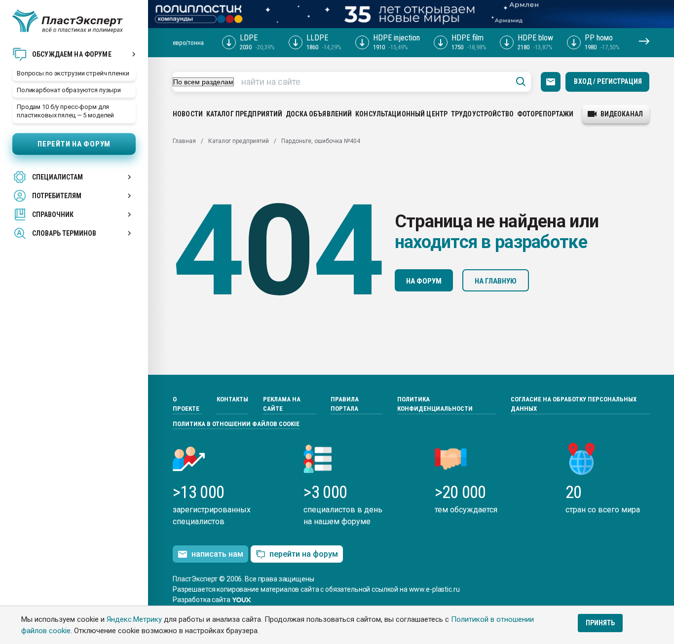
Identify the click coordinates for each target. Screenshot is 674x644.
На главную (496, 281)
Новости (188, 114)
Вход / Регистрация (608, 81)
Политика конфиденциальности (435, 404)
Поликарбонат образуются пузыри (69, 90)
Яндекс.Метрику (134, 619)
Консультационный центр (401, 114)
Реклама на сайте (281, 404)
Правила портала (345, 404)
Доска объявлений (319, 114)
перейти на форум (303, 554)
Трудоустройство (482, 114)
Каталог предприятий (244, 114)
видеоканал (621, 114)
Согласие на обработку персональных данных (574, 404)
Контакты (232, 399)
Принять (600, 623)
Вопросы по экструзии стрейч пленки (73, 73)
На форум (424, 281)
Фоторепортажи (545, 114)
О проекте (186, 404)
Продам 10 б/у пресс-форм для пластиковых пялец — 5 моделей (65, 111)
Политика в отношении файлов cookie (236, 424)
